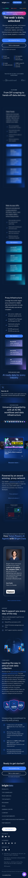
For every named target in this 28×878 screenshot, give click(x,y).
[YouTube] (5, 836)
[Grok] (15, 843)
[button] (9, 829)
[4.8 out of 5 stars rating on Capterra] (22, 8)
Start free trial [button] (17, 2)
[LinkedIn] (2, 836)
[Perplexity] (5, 843)
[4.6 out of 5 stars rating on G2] (14, 8)
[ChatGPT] (2, 843)
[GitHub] (8, 836)
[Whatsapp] (2, 849)
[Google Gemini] (8, 843)
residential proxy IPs (14, 481)
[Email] (5, 849)
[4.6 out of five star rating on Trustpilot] (5, 8)
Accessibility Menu (6, 875)
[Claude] (12, 843)
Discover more (13, 462)
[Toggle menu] (24, 2)
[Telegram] (8, 849)
